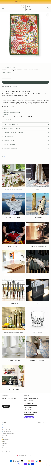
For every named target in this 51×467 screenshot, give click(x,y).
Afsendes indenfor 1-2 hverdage (9, 86)
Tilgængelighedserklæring (7, 447)
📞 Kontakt (4, 443)
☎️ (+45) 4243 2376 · (19, 1)
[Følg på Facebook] (2, 451)
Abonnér (6, 406)
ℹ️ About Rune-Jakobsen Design (8, 424)
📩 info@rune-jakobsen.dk (30, 1)
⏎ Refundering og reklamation (8, 433)
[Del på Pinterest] (8, 119)
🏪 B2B (3, 441)
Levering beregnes (9, 73)
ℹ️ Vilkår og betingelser (6, 431)
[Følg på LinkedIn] (9, 451)
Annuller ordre (5, 435)
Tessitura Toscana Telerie (8, 67)
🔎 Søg (3, 445)
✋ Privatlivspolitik (5, 439)
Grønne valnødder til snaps (43, 424)
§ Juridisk (4, 437)
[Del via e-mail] (10, 119)
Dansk (31, 455)
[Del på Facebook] (5, 119)
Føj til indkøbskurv (25, 82)
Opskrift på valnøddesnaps (43, 427)
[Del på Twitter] (6, 119)
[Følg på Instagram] (6, 451)
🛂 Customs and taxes (6, 427)
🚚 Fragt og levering (6, 429)
